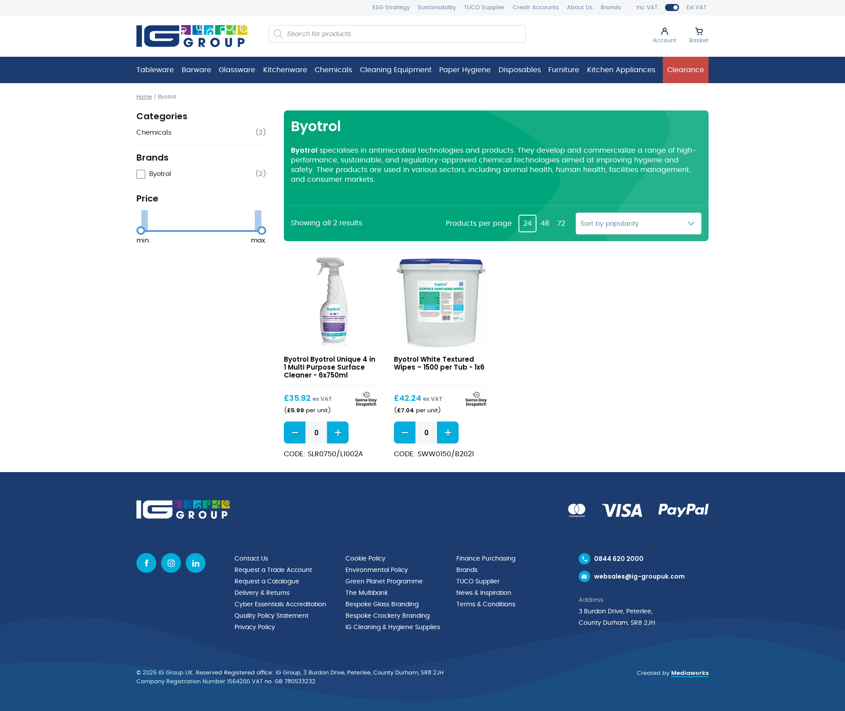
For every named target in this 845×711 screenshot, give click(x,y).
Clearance (685, 69)
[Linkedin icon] (196, 563)
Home (144, 96)
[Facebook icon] (146, 563)
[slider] (140, 230)
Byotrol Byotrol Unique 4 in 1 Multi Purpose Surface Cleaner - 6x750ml (329, 367)
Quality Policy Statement (272, 616)
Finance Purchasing (485, 559)
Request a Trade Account (273, 570)
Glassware (237, 69)
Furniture (563, 69)
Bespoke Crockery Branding (387, 616)
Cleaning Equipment (396, 69)
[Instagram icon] (171, 563)
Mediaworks (690, 673)
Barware (196, 69)
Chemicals (333, 69)
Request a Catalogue (267, 582)
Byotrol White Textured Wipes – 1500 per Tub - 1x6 (439, 363)
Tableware (155, 69)
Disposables (520, 69)
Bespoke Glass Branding (382, 604)
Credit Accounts (536, 8)
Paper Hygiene (465, 69)
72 (561, 223)
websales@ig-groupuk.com (639, 576)
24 (527, 223)
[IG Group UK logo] (191, 36)
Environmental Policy (376, 570)
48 (544, 223)
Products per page (479, 223)
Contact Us (251, 559)
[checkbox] (201, 174)
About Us (580, 8)
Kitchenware (285, 69)
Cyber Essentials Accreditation (280, 604)
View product (330, 301)
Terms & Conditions (485, 604)
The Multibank (366, 593)
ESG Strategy (391, 8)
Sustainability (437, 8)
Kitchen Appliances (621, 69)
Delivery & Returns (262, 593)
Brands (611, 8)
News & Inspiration (483, 593)
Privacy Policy (255, 627)
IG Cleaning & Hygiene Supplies (392, 627)
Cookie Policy (365, 559)
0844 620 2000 (618, 558)
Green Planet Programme (384, 582)
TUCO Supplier (484, 8)
